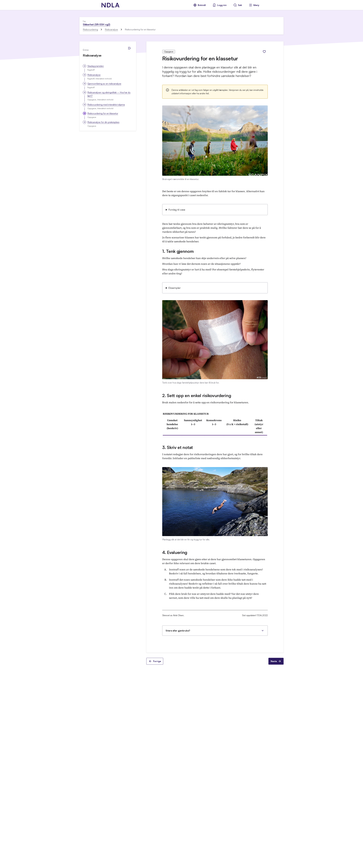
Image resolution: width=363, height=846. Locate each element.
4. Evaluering (174, 552)
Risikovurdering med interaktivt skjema (106, 104)
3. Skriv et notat (177, 447)
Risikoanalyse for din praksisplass (103, 122)
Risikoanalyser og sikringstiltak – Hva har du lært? (108, 94)
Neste (274, 661)
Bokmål (202, 5)
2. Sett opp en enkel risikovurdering (196, 395)
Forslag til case (176, 209)
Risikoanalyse (111, 29)
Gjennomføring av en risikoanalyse (104, 83)
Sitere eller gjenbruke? (178, 630)
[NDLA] (110, 5)
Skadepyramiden (95, 66)
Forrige (157, 661)
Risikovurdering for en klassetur (102, 113)
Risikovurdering (90, 29)
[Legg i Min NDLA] (264, 51)
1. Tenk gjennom (178, 251)
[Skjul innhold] (129, 48)
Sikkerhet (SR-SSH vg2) (96, 24)
